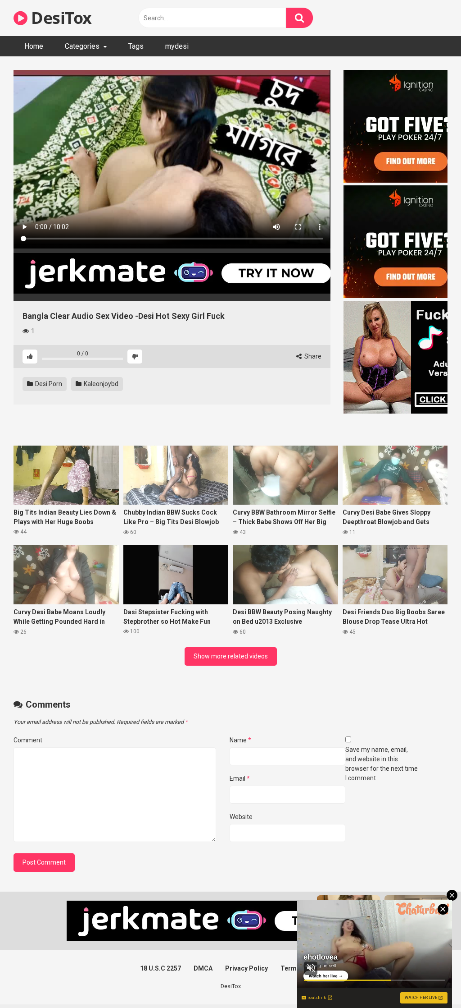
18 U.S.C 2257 (160, 968)
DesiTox (59, 18)
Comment (28, 740)
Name (240, 740)
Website (241, 816)
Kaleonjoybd (100, 383)
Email (240, 778)
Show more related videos (231, 656)
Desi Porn (48, 383)
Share (312, 356)
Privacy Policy (246, 968)
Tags (136, 46)
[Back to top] (431, 980)
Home (33, 46)
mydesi (177, 46)
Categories (82, 46)
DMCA (203, 968)
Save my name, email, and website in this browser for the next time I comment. (381, 764)
